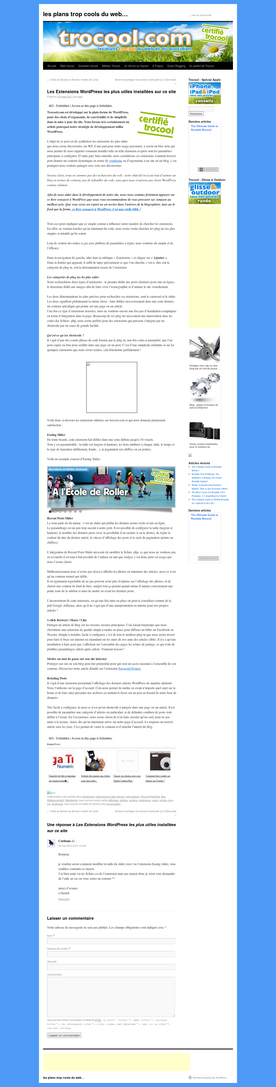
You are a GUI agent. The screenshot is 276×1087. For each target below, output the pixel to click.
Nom (49, 935)
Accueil (51, 66)
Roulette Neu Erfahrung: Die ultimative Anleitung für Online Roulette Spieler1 (207, 477)
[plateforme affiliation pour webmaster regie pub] (111, 387)
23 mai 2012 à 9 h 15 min (72, 845)
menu (155, 800)
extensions (145, 800)
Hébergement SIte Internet (110, 796)
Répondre (64, 899)
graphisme (115, 160)
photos (163, 800)
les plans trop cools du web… (85, 13)
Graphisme (88, 796)
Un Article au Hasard (136, 66)
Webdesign (71, 800)
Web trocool (67, 66)
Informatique (132, 796)
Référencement (55, 800)
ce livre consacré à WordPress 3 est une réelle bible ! (106, 209)
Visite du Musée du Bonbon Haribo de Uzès (72, 79)
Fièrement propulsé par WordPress (210, 1077)
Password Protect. (129, 668)
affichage (114, 800)
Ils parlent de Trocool (201, 66)
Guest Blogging (176, 66)
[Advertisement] (205, 267)
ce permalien (113, 803)
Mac (163, 796)
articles (124, 800)
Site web (52, 961)
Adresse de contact (57, 948)
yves (79, 96)
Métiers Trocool (111, 66)
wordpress (57, 803)
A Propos (157, 66)
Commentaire (54, 974)
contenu (133, 800)
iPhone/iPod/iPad (150, 796)
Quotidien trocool (88, 66)
